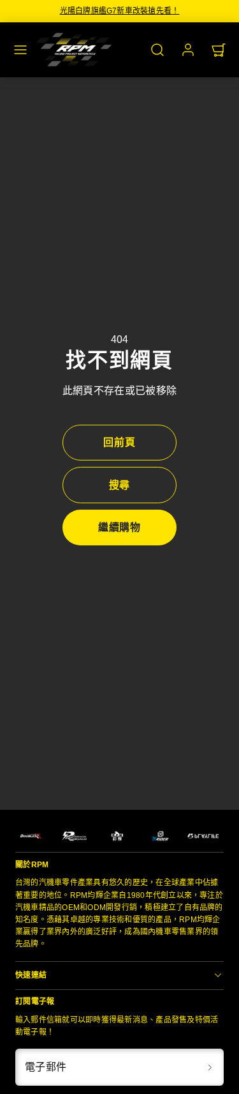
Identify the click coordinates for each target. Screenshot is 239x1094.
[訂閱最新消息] (210, 1067)
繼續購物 (119, 527)
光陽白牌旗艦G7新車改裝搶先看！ (120, 10)
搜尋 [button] (120, 485)
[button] (20, 49)
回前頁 (119, 442)
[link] (188, 49)
